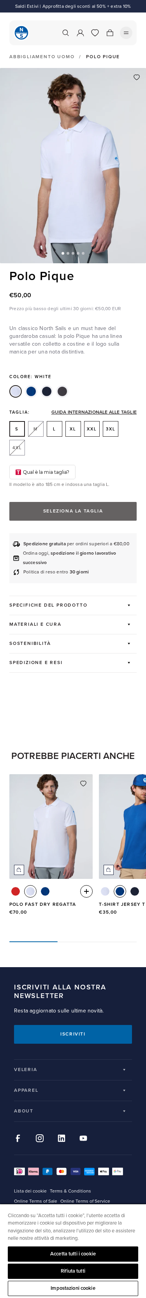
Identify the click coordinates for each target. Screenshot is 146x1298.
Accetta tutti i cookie (73, 1254)
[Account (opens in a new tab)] (80, 32)
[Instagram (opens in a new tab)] (40, 1138)
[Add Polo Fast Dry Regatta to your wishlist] (83, 783)
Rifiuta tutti (73, 1271)
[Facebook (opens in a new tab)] (18, 1138)
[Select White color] (30, 891)
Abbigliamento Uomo (41, 57)
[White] (15, 391)
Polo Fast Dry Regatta (42, 904)
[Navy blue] (46, 391)
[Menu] (126, 33)
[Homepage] (21, 33)
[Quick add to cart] (19, 870)
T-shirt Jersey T (122, 904)
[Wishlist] (95, 32)
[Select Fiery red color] (15, 891)
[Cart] (109, 32)
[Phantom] (62, 391)
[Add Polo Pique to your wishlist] (136, 77)
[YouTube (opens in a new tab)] (83, 1138)
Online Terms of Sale (35, 1201)
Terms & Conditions (70, 1191)
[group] (51, 851)
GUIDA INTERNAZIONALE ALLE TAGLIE (94, 412)
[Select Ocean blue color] (45, 891)
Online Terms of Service (85, 1201)
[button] (63, 253)
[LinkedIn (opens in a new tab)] (61, 1138)
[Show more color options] (86, 891)
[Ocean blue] (31, 391)
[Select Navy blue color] (134, 891)
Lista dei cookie (30, 1191)
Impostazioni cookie (73, 1288)
